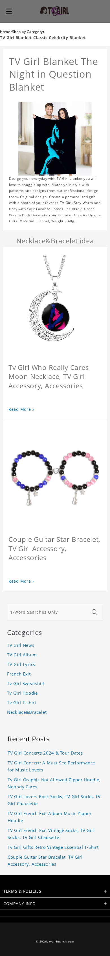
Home (5, 31)
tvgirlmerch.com (61, 941)
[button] (9, 11)
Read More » (21, 409)
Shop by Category (27, 31)
